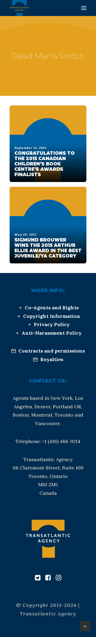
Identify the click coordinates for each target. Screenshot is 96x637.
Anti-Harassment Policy (52, 333)
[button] (83, 8)
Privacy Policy (52, 324)
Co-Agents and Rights (52, 307)
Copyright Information (51, 316)
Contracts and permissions (51, 351)
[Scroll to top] (85, 626)
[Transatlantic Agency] (19, 8)
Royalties (51, 359)
